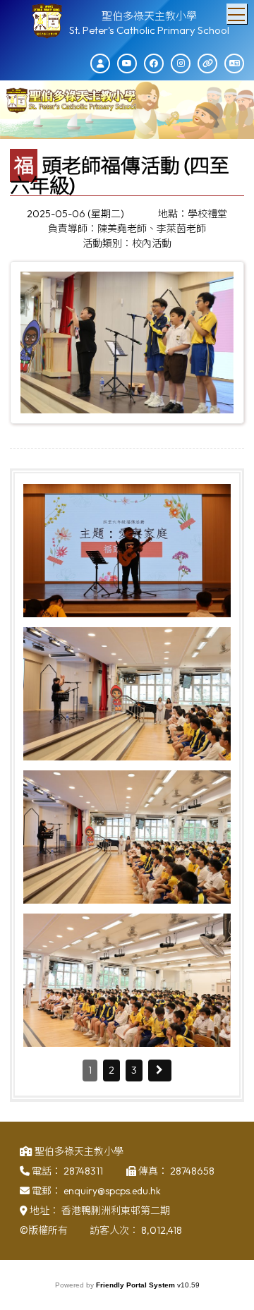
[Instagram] (180, 63)
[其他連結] (207, 63)
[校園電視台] (127, 63)
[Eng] (234, 63)
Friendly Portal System (136, 1285)
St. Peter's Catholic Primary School (149, 30)
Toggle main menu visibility (236, 14)
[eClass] (100, 63)
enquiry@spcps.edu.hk (112, 1190)
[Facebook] (154, 63)
